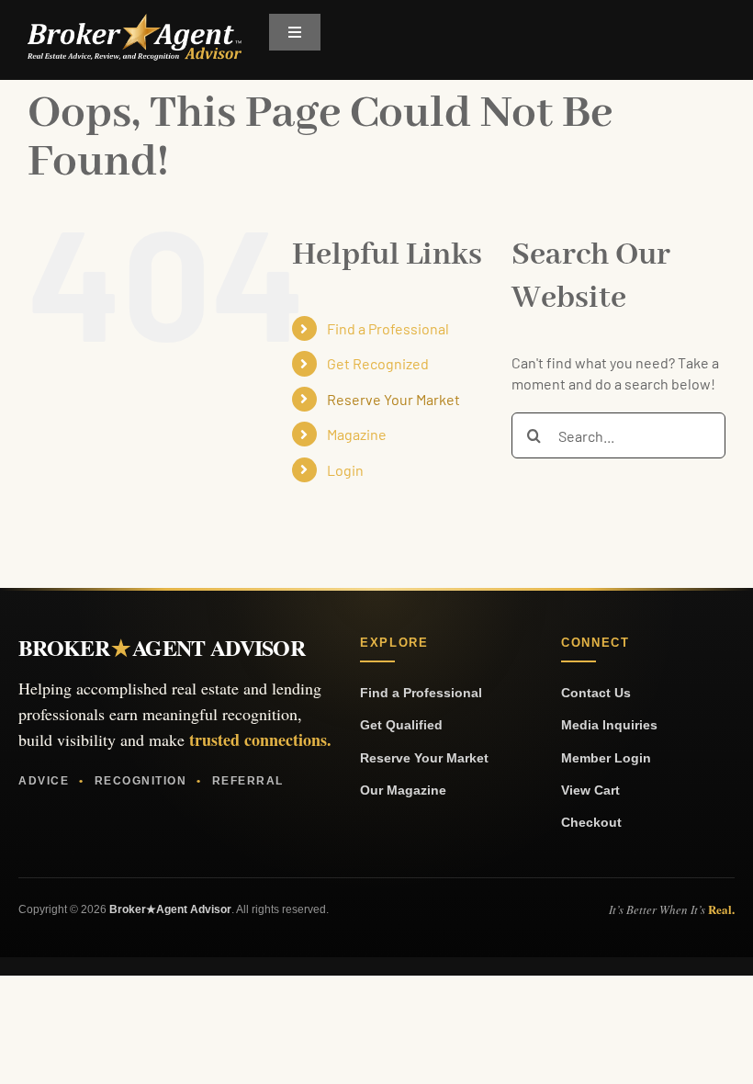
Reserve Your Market (393, 399)
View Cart (590, 790)
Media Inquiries (609, 724)
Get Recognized (378, 363)
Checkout (591, 822)
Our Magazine (403, 790)
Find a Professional (388, 328)
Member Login (606, 758)
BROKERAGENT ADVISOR (161, 648)
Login (345, 470)
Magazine (357, 434)
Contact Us (596, 692)
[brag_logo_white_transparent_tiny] (135, 20)
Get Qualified (401, 724)
